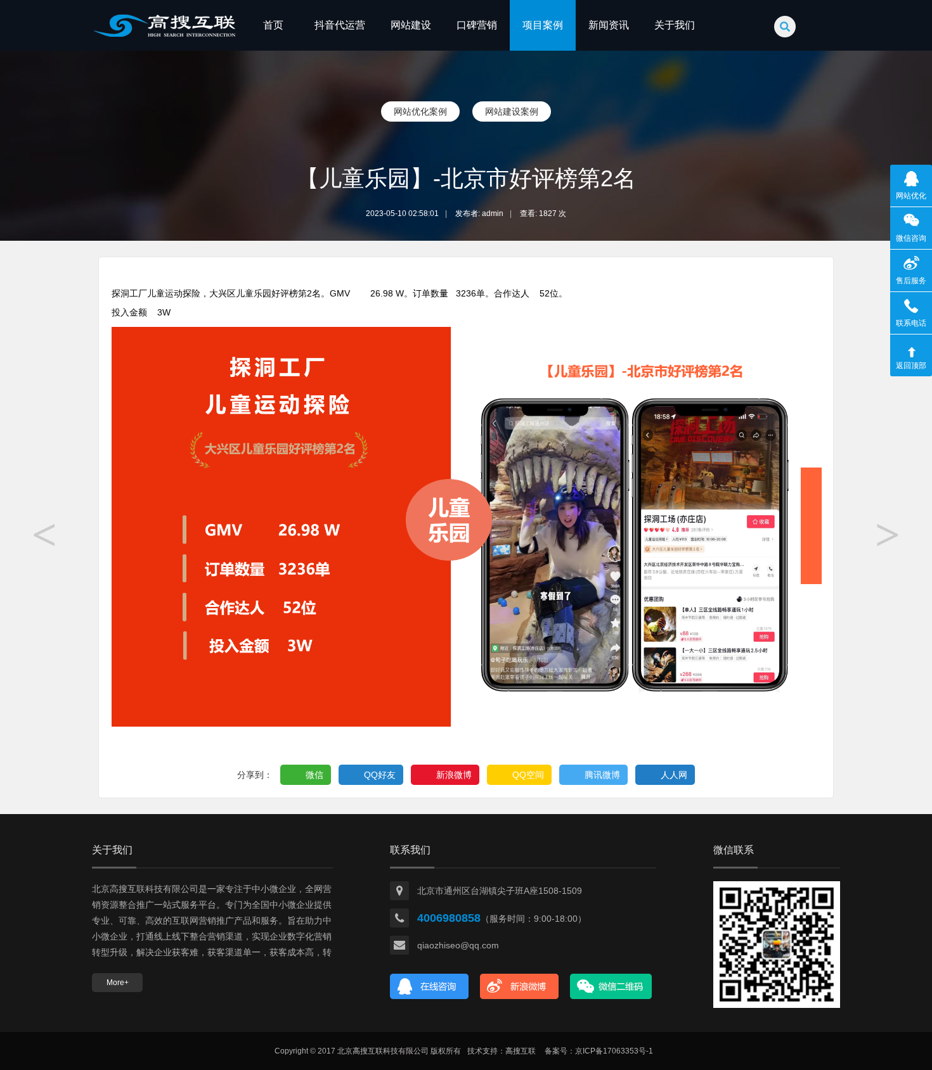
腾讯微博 (602, 775)
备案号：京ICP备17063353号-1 (599, 1051)
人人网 (674, 775)
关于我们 (674, 25)
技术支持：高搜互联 (501, 1051)
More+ (118, 982)
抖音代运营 (339, 25)
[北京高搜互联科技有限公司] (165, 48)
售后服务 (911, 280)
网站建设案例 (511, 111)
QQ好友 (380, 775)
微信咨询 (911, 238)
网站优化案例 (420, 111)
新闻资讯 (608, 25)
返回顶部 (911, 365)
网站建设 (411, 25)
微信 (314, 775)
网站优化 (911, 195)
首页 (273, 25)
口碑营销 (476, 25)
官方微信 (611, 986)
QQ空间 (528, 775)
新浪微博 (454, 775)
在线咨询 (429, 986)
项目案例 (542, 25)
